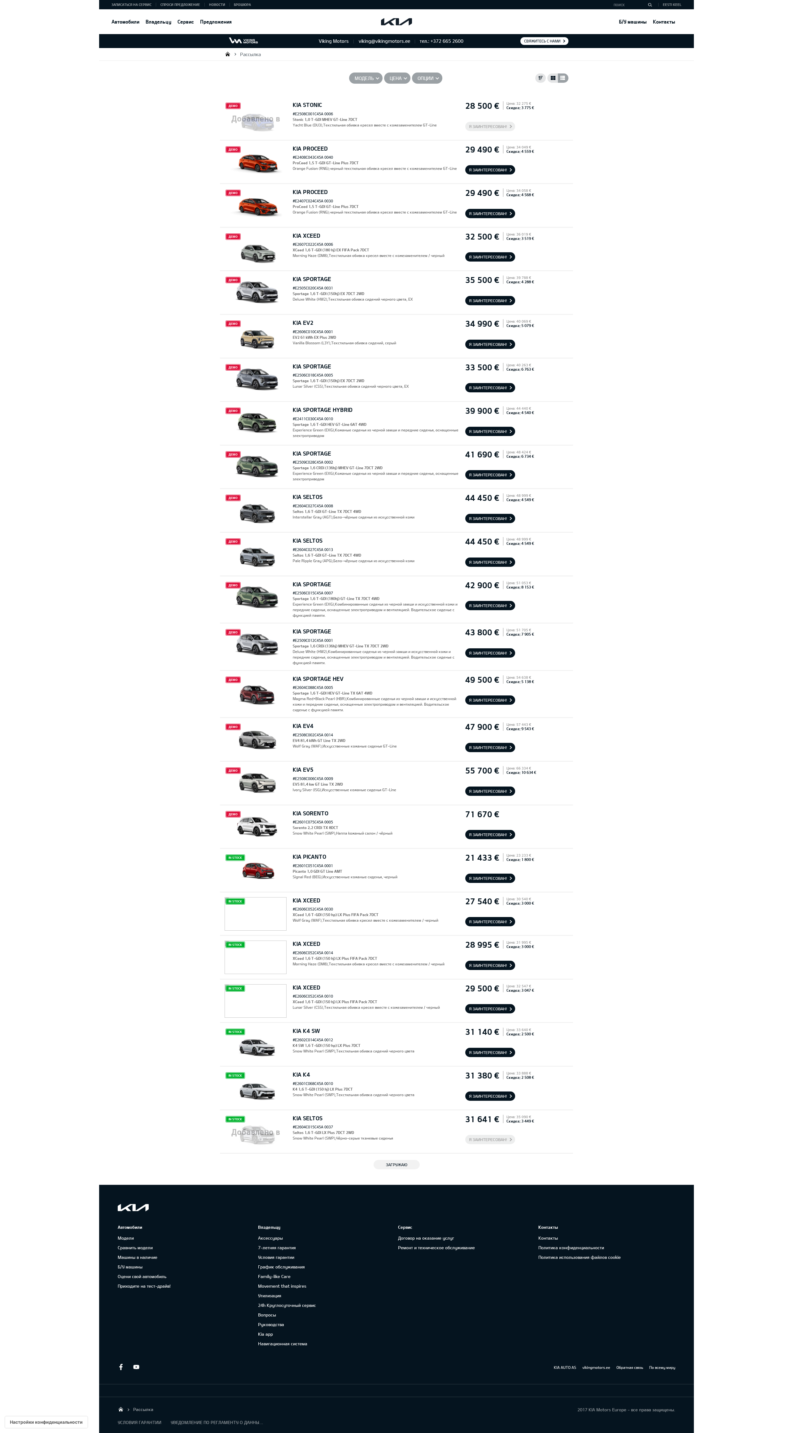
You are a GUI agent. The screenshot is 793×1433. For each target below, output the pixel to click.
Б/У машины (633, 21)
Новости (217, 4)
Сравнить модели (135, 1247)
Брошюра (242, 4)
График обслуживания (281, 1266)
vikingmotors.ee (596, 1367)
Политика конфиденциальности (571, 1247)
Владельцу (158, 21)
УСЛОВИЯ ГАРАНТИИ (139, 1422)
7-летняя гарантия (277, 1247)
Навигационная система (282, 1343)
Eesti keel (672, 4)
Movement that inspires (282, 1286)
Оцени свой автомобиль (142, 1276)
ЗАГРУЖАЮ (396, 1164)
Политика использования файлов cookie (579, 1257)
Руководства (271, 1324)
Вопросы (267, 1314)
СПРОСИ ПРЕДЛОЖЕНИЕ (180, 4)
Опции (426, 78)
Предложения (216, 21)
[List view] (563, 78)
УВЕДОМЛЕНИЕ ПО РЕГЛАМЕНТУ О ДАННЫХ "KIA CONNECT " (217, 1422)
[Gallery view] (552, 78)
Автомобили (125, 21)
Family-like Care (274, 1276)
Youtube (136, 1367)
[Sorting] (540, 78)
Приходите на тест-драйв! (144, 1286)
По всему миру (662, 1367)
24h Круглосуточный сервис (287, 1305)
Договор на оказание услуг (426, 1238)
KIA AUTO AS (565, 1367)
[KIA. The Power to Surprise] (133, 1207)
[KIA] (396, 21)
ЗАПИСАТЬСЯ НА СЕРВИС (131, 4)
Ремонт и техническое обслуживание (436, 1247)
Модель (364, 78)
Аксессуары (270, 1238)
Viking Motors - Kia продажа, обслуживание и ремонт (228, 54)
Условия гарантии (276, 1257)
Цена (396, 78)
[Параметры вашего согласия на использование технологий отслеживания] (46, 1422)
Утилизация (269, 1295)
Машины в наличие (137, 1257)
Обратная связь (629, 1367)
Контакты (664, 21)
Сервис (185, 21)
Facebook (121, 1367)
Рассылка (250, 54)
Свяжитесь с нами (542, 41)
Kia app (265, 1334)
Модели (126, 1238)
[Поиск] (650, 4)
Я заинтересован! (488, 126)
